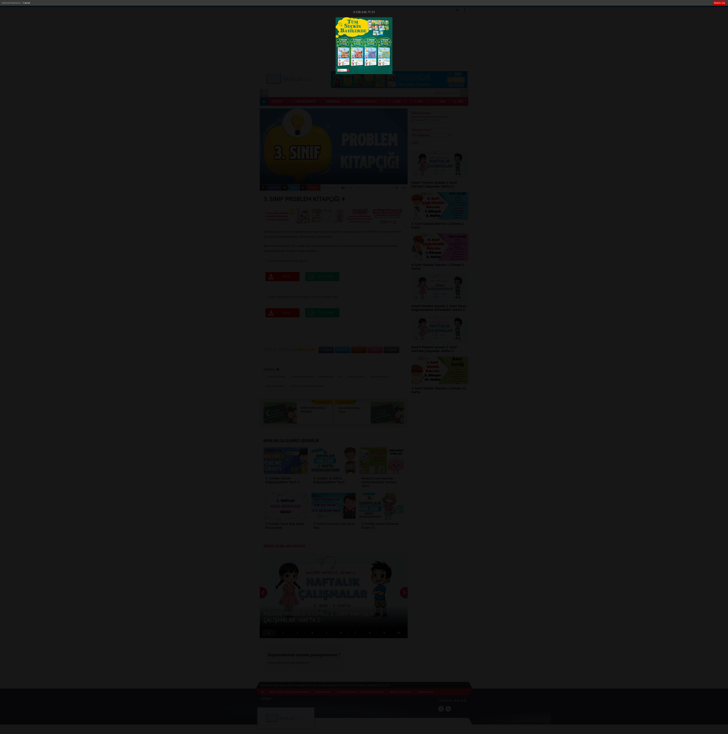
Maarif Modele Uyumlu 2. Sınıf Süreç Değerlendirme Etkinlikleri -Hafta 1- (438, 308)
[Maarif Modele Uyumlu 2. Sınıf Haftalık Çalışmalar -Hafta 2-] (439, 177)
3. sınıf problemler (276, 376)
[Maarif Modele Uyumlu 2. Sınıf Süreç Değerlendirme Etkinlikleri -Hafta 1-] (439, 301)
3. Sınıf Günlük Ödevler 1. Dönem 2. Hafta (437, 225)
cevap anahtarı (326, 376)
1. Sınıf (396, 101)
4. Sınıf (458, 101)
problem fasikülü (379, 376)
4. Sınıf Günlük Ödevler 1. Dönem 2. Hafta (437, 267)
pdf (341, 376)
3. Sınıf (441, 101)
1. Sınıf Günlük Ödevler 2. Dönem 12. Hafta (438, 390)
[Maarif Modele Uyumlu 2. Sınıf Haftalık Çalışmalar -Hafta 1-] (439, 342)
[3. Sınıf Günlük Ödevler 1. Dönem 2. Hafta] (439, 218)
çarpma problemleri (302, 376)
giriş (292, 662)
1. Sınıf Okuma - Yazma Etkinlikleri (333, 3)
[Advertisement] (364, 39)
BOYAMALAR (333, 101)
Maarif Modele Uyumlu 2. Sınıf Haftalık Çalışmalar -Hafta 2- (434, 184)
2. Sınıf (418, 101)
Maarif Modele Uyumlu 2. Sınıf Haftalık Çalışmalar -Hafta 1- (434, 349)
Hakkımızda (388, 3)
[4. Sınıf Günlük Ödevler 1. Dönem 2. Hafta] (439, 259)
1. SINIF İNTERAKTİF (304, 101)
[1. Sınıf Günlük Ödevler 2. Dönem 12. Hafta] (439, 383)
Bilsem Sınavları (367, 3)
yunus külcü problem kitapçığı (306, 386)
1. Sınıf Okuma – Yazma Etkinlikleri (360, 692)
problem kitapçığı (275, 386)
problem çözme (356, 376)
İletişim (403, 3)
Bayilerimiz (304, 3)
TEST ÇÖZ (277, 101)
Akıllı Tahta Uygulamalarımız (277, 3)
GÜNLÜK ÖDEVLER (365, 101)
